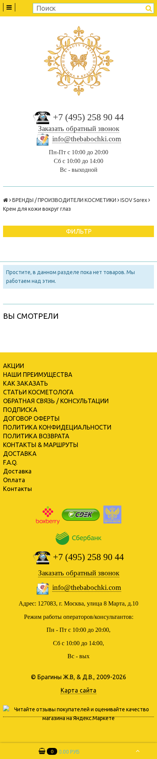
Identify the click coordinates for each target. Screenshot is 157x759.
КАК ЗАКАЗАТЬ (25, 383)
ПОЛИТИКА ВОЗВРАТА (36, 436)
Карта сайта (78, 690)
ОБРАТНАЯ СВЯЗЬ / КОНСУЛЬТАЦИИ (56, 400)
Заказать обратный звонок (78, 128)
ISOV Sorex (133, 200)
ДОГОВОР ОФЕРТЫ (31, 418)
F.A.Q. (10, 462)
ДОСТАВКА (20, 453)
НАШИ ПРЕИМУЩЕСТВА (37, 374)
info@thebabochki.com (86, 139)
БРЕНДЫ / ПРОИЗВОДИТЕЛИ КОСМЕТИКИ (64, 200)
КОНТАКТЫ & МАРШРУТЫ (40, 444)
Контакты (17, 488)
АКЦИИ (13, 365)
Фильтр (78, 231)
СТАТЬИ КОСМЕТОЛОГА (38, 392)
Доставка (17, 471)
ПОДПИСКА (20, 409)
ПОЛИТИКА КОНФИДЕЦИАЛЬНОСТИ (57, 427)
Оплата (14, 479)
